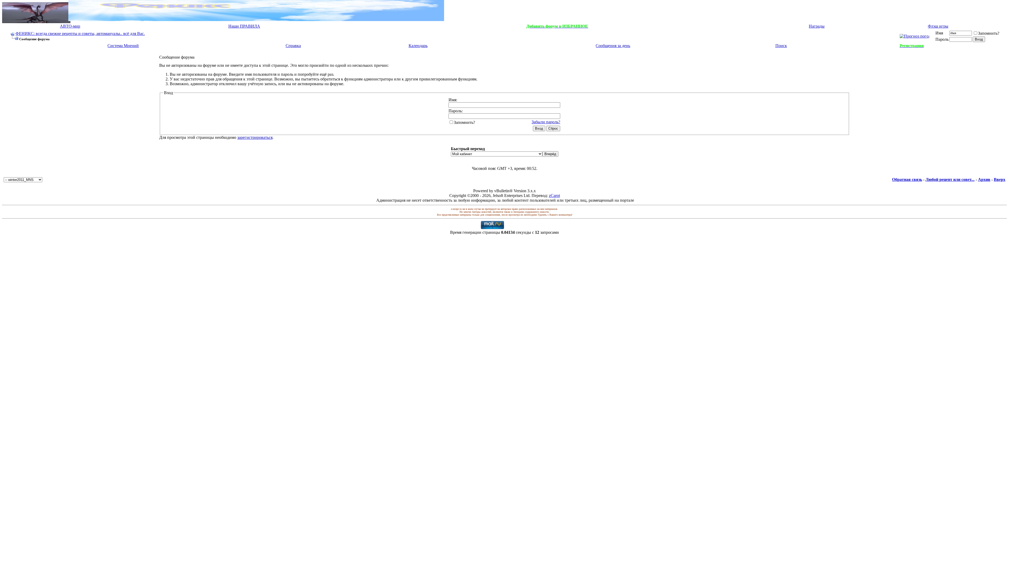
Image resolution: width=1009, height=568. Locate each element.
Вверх (999, 179)
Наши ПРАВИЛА (244, 26)
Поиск (781, 45)
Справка (293, 45)
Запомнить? (988, 33)
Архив (984, 179)
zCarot (554, 195)
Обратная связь (907, 179)
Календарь (418, 45)
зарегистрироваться (254, 137)
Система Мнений (123, 45)
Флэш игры (938, 26)
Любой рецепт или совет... (950, 179)
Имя (939, 33)
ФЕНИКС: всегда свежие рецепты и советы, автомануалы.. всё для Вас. (80, 33)
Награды (817, 26)
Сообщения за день (613, 45)
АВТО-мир (70, 26)
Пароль (942, 39)
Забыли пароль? (546, 122)
